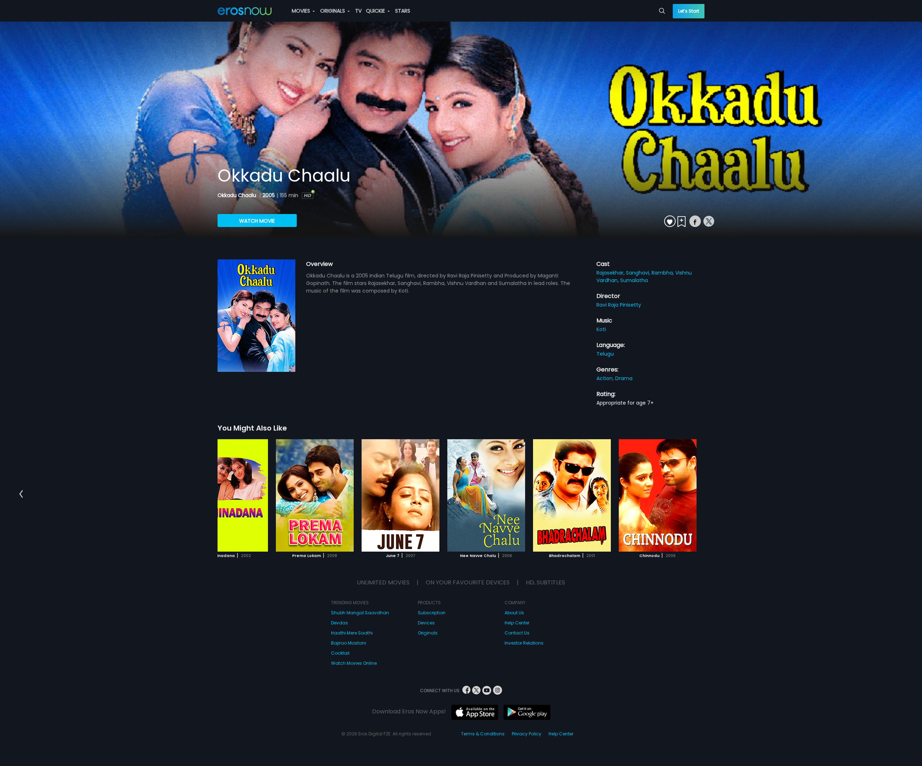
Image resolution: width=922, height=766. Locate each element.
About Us (514, 613)
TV (358, 10)
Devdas (339, 623)
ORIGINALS (333, 10)
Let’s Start (688, 11)
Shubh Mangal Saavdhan (360, 613)
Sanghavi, (639, 272)
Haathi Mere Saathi (352, 633)
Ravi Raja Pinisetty (618, 304)
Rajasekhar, (611, 272)
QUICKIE (376, 10)
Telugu (605, 353)
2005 (269, 195)
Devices (426, 623)
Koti (601, 329)
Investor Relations (524, 643)
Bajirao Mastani (348, 643)
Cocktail (340, 653)
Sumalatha (634, 280)
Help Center (517, 623)
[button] (21, 494)
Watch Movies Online (354, 663)
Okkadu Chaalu (238, 195)
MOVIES (302, 10)
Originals (428, 633)
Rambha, (663, 272)
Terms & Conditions (483, 734)
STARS (402, 10)
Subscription (432, 613)
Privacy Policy (526, 734)
